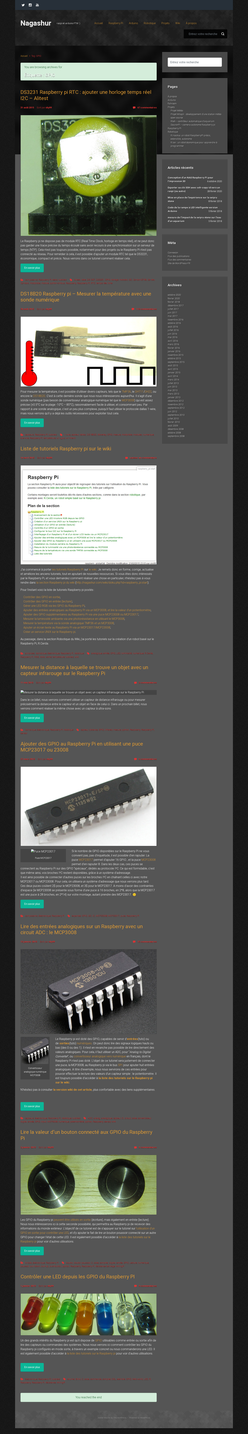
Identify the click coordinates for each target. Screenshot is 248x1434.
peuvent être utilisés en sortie (72, 1219)
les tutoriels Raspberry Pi (68, 569)
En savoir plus (32, 267)
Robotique (173, 131)
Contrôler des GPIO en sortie (41, 597)
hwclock (123, 279)
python (125, 729)
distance (93, 729)
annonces (30, 653)
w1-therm (71, 438)
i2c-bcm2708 (139, 279)
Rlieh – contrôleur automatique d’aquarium (192, 121)
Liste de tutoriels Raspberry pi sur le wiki (66, 449)
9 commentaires (148, 1286)
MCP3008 (128, 400)
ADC (90, 1118)
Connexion (173, 252)
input (43, 1121)
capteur (75, 434)
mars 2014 (173, 379)
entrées (132, 1039)
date (84, 279)
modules (137, 434)
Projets (171, 107)
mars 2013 (173, 393)
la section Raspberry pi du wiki (55, 582)
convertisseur (144, 1118)
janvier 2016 (174, 351)
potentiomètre (77, 1121)
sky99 (49, 107)
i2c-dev (151, 279)
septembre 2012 (176, 408)
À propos (172, 96)
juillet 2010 (173, 418)
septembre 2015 (176, 362)
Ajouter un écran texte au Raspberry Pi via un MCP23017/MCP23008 (66, 627)
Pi (150, 1379)
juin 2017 (172, 312)
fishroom (172, 103)
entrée (106, 653)
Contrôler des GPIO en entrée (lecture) (47, 601)
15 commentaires (147, 941)
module (45, 283)
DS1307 (91, 279)
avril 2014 (173, 376)
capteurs (29, 434)
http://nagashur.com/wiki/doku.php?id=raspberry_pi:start (112, 582)
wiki (77, 656)
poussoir (25, 1266)
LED (118, 653)
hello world (137, 1379)
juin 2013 (172, 386)
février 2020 (174, 298)
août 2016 (173, 326)
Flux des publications (179, 256)
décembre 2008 (176, 429)
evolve (100, 1418)
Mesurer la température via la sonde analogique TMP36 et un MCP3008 (68, 623)
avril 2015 (173, 369)
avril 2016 (173, 341)
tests (55, 279)
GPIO (107, 279)
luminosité (126, 653)
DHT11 (139, 391)
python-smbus (57, 283)
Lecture (133, 1262)
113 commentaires (146, 309)
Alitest (77, 279)
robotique (79, 653)
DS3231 (100, 279)
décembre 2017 (176, 305)
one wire (25, 438)
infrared (108, 729)
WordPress (145, 1418)
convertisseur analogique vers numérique (100, 1056)
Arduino (172, 100)
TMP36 (126, 391)
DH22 (148, 391)
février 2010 (174, 422)
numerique (148, 434)
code (134, 1118)
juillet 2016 (173, 330)
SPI (120, 1065)
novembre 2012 (175, 404)
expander (76, 915)
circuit (128, 1118)
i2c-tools (25, 283)
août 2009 (173, 425)
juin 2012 (172, 411)
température (50, 438)
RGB (36, 656)
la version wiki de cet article (72, 1089)
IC (94, 915)
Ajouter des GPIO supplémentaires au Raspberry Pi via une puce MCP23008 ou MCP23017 (80, 614)
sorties (64, 1043)
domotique (41, 653)
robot (42, 656)
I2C (130, 279)
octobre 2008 (174, 432)
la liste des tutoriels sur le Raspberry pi (91, 1353)
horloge (114, 279)
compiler (104, 1262)
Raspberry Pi (45, 279)
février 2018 (174, 302)
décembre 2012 (176, 400)
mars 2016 (173, 344)
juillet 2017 (173, 309)
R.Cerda (149, 653)
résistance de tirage (105, 1266)
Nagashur (36, 23)
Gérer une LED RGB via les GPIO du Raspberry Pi (54, 605)
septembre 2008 (176, 436)
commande (95, 1379)
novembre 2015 (175, 355)
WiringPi (120, 1266)
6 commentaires (148, 759)
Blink (78, 1379)
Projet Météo (177, 110)
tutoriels (63, 279)
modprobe (35, 283)
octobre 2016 (174, 323)
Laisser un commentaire (143, 457)
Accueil (24, 56)
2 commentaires (148, 682)
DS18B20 (39, 396)
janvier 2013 (174, 397)
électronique (54, 653)
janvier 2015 (174, 372)
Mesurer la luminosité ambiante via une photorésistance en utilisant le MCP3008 (73, 619)
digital (24, 1121)
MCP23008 (148, 859)
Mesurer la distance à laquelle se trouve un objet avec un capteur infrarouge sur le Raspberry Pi (84, 670)
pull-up (44, 1266)
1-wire (67, 434)
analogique (96, 653)
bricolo (28, 1262)
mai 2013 (172, 390)
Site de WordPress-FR (179, 263)
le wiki (92, 569)
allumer (71, 1379)
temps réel (101, 283)
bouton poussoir (82, 1262)
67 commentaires (147, 107)
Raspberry (71, 283)
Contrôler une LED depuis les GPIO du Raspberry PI (78, 1277)
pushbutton (55, 1266)
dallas (83, 434)
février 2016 (174, 348)
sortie (49, 656)
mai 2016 (172, 337)
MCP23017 (86, 859)
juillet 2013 (173, 383)
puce (123, 915)
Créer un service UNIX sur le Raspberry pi (49, 632)
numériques (84, 1043)
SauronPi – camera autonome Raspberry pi (193, 124)
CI (123, 1118)
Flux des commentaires (179, 259)
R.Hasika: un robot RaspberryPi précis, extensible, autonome (191, 137)
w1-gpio (61, 438)
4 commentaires (148, 1147)
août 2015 (173, 365)
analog (97, 1118)
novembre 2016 (175, 319)
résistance (51, 1382)
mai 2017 (172, 316)
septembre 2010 (176, 415)
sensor (24, 733)
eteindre (121, 1379)
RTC (93, 283)
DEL (114, 1379)
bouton (69, 1262)
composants (31, 279)
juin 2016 (172, 333)
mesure (117, 434)
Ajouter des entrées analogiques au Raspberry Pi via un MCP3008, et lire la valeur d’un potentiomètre (87, 610)
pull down (35, 1266)
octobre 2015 (174, 358)
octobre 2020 (174, 295)
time (110, 283)
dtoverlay (101, 434)
